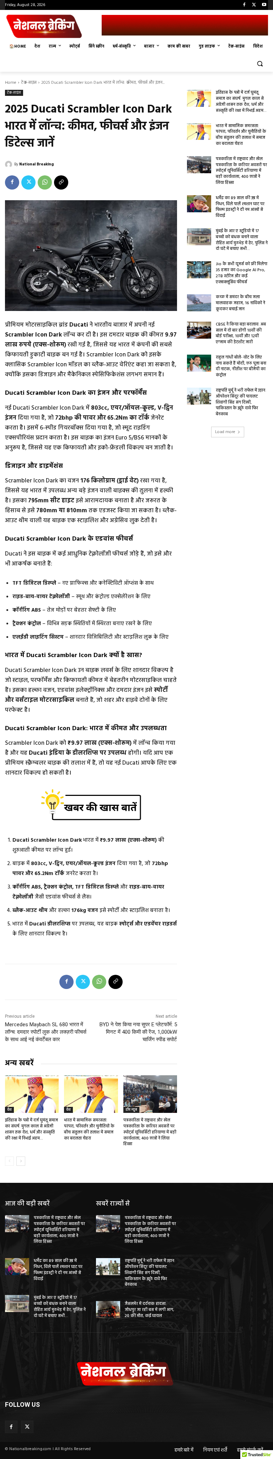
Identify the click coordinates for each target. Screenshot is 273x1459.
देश (9, 1110)
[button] (259, 63)
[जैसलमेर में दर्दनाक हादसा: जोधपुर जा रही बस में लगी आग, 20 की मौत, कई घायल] (108, 1309)
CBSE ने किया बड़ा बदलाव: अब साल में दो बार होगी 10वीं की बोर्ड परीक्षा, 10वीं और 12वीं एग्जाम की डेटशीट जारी (241, 333)
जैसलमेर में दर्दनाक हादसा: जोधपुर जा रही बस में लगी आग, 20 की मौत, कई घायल (149, 1309)
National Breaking (36, 164)
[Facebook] (244, 5)
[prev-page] (9, 1161)
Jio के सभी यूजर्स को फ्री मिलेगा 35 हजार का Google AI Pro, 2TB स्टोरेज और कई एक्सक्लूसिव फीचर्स (241, 273)
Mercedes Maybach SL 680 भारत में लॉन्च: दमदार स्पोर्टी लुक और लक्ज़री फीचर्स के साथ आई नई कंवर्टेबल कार (45, 1032)
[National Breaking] (9, 164)
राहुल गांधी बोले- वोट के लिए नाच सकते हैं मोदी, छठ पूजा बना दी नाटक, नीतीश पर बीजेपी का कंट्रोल (241, 366)
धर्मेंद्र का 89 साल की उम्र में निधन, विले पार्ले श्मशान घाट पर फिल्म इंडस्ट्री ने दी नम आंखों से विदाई (240, 207)
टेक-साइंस (29, 82)
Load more (225, 432)
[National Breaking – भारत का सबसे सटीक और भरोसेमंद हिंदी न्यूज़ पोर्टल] (53, 26)
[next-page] (20, 1161)
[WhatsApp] (45, 182)
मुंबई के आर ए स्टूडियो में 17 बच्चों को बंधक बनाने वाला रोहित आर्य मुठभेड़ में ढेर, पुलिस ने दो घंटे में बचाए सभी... (242, 240)
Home (10, 82)
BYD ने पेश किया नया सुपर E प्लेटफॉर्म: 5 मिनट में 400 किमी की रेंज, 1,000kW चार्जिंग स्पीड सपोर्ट (138, 1032)
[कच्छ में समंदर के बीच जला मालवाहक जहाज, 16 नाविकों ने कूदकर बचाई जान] (199, 302)
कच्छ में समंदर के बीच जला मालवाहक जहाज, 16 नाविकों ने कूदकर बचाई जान (240, 303)
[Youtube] (264, 5)
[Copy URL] (61, 182)
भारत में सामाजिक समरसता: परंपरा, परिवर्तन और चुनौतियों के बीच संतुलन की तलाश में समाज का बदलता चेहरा (89, 1129)
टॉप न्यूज (131, 1110)
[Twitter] (254, 5)
